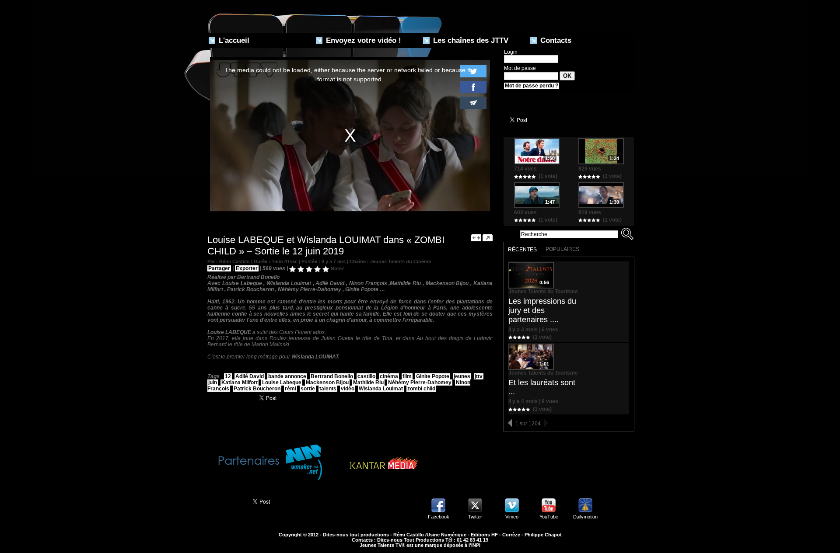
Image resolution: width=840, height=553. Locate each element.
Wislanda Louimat (381, 389)
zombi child (421, 389)
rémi (290, 389)
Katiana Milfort (239, 382)
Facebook (438, 516)
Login (511, 52)
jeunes (462, 376)
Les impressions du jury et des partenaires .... (542, 310)
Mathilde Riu (368, 382)
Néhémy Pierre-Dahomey (420, 382)
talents (327, 389)
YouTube (548, 516)
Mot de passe (520, 68)
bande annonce (287, 376)
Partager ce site (225, 500)
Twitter (475, 516)
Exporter (247, 268)
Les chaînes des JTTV (469, 40)
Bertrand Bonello (332, 376)
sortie (308, 389)
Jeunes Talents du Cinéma (400, 261)
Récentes (522, 250)
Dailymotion (585, 516)
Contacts (554, 40)
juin (212, 382)
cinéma (389, 376)
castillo (366, 376)
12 (228, 376)
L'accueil (233, 40)
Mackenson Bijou (327, 382)
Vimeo (511, 516)
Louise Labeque (281, 382)
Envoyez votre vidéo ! (362, 40)
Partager (219, 268)
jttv (479, 376)
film (407, 376)
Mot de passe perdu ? (531, 86)
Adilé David (249, 376)
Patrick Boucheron (257, 389)
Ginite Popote (432, 376)
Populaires (562, 249)
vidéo (347, 389)
